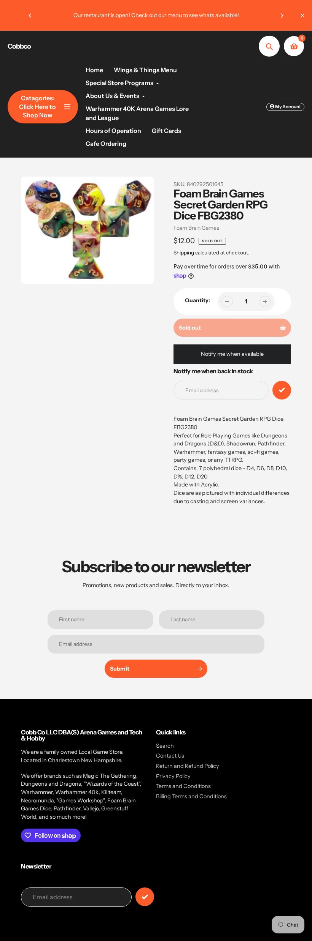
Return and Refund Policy (187, 766)
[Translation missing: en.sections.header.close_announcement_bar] (302, 15)
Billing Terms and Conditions (191, 796)
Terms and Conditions (183, 786)
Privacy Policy (173, 776)
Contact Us (170, 755)
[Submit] (144, 896)
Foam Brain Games (196, 227)
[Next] (281, 15)
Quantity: (197, 300)
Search (165, 745)
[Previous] (30, 15)
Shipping (184, 252)
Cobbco (19, 46)
